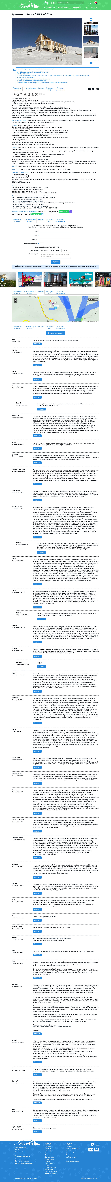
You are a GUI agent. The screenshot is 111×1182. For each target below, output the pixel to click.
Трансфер (48, 1155)
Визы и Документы (72, 1149)
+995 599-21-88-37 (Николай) (48, 211)
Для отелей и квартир (22, 1161)
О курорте (48, 1146)
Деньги (68, 1155)
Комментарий (34, 254)
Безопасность (49, 1157)
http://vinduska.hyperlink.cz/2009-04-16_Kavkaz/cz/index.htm (52, 1027)
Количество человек (31, 244)
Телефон (35, 239)
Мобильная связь (71, 1157)
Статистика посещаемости (23, 1159)
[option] (47, 41)
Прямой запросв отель (30, 89)
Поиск (29, 14)
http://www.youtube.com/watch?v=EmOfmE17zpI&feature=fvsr (52, 938)
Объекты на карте (51, 1171)
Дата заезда (34, 250)
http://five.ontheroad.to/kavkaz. (42, 1021)
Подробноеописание (18, 89)
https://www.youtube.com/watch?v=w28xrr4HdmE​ (27, 201)
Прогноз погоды (50, 1167)
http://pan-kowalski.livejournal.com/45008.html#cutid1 (28, 204)
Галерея (47, 1165)
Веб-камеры (49, 1169)
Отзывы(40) (50, 89)
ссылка (46, 159)
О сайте (17, 1150)
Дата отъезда (55, 250)
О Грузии (69, 1146)
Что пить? (69, 1151)
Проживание (17, 14)
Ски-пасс (48, 1149)
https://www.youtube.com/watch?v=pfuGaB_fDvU (27, 199)
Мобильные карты (51, 1173)
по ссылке (53, 917)
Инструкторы (49, 1159)
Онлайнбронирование (60, 89)
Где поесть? (70, 1153)
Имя (37, 231)
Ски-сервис (49, 1163)
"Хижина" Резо (43, 14)
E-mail (36, 235)
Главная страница (20, 1148)
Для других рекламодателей (24, 1163)
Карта (86, 8)
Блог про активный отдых (41, 951)
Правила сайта (19, 1152)
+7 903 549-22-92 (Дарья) (21, 214)
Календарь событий (72, 1161)
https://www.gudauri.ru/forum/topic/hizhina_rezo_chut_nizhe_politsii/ (33, 197)
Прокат (47, 1161)
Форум (94, 8)
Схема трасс (49, 1151)
